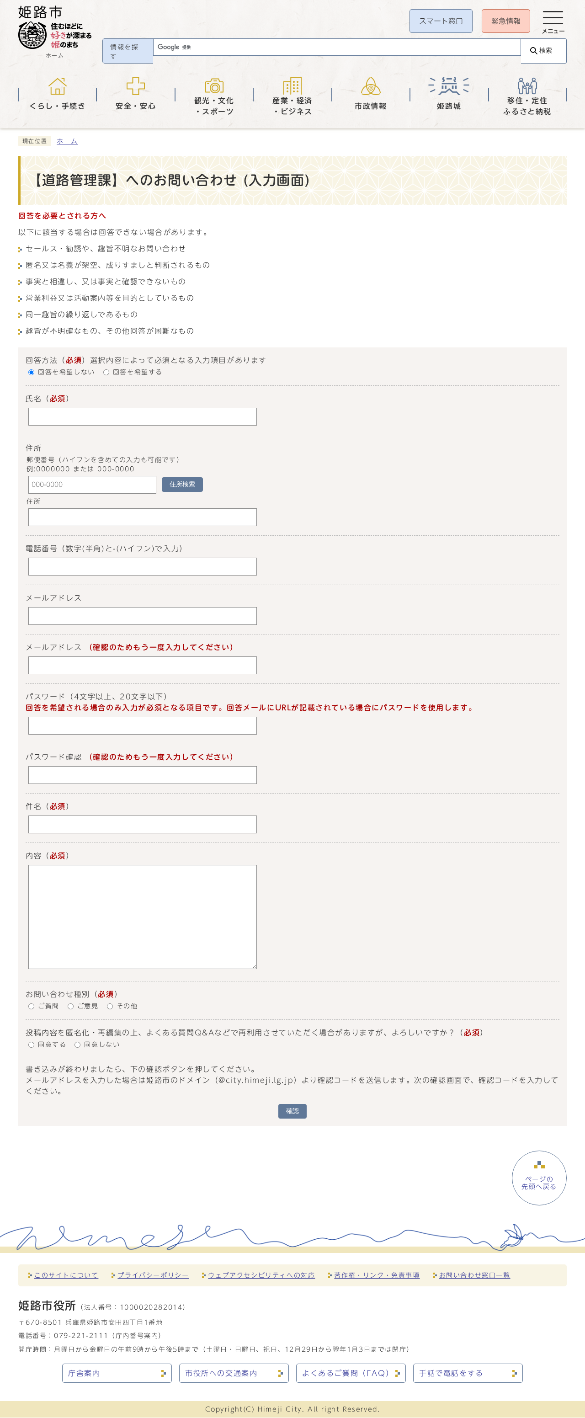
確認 (292, 1111)
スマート (441, 21)
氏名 (34, 398)
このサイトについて (66, 1275)
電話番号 (42, 548)
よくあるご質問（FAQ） (348, 1373)
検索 (545, 50)
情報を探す (124, 51)
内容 (34, 855)
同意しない (102, 1044)
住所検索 (182, 484)
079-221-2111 (81, 1335)
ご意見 (88, 1006)
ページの (539, 1183)
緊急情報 (506, 21)
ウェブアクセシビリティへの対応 (261, 1275)
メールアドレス (54, 598)
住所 (34, 502)
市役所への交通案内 (221, 1373)
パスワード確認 (54, 757)
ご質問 (48, 1006)
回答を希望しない (66, 372)
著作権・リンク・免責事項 (377, 1275)
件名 (34, 806)
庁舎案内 (84, 1373)
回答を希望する (138, 372)
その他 (127, 1006)
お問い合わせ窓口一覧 (475, 1275)
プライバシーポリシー (153, 1275)
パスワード (46, 696)
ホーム (67, 141)
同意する (52, 1044)
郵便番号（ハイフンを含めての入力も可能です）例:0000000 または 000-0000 (105, 464)
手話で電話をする (451, 1373)
